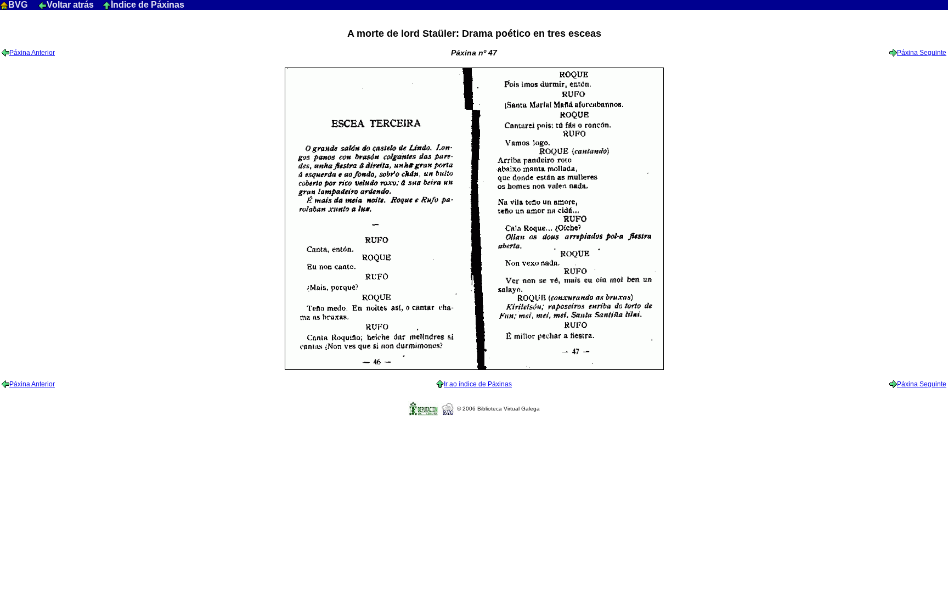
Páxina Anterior (32, 53)
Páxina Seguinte (921, 53)
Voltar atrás (71, 4)
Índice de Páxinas (147, 4)
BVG (19, 4)
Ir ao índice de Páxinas (478, 384)
